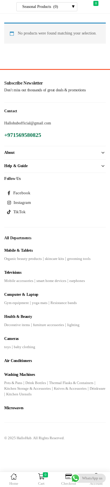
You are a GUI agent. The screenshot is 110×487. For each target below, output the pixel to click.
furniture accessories (48, 325)
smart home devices (51, 281)
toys (7, 347)
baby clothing (24, 347)
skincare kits (54, 259)
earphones (77, 281)
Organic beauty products (23, 259)
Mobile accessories (18, 281)
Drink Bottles (35, 383)
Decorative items (17, 325)
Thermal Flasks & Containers (71, 383)
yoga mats (39, 303)
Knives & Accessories (70, 388)
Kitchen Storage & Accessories (27, 388)
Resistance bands (63, 303)
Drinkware (97, 388)
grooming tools (79, 259)
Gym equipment (16, 303)
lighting (73, 325)
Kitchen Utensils (19, 394)
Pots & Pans (13, 383)
